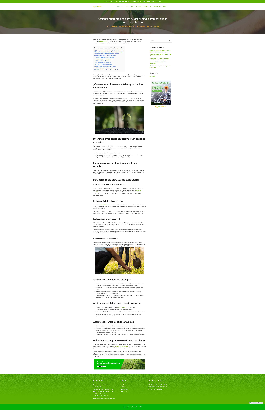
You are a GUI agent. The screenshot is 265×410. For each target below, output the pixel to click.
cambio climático (102, 41)
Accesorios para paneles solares (101, 384)
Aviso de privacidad (128, 407)
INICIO (122, 384)
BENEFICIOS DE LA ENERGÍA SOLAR (157, 387)
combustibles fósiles (105, 204)
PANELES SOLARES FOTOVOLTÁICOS (103, 391)
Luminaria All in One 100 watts (101, 396)
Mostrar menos (118, 47)
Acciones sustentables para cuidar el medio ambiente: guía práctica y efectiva (132, 20)
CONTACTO (124, 391)
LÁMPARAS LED (97, 387)
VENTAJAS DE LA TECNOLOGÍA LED (157, 384)
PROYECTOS (124, 389)
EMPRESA (123, 387)
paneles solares (122, 307)
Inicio (107, 26)
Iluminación (114, 26)
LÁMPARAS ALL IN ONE (99, 393)
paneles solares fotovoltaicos (120, 346)
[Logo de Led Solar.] (97, 6)
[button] (134, 6)
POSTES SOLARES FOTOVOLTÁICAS (103, 389)
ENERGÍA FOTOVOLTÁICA (155, 389)
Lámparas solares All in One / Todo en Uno (104, 398)
